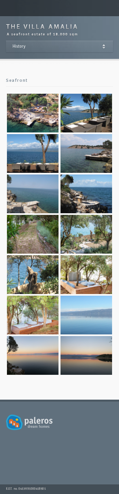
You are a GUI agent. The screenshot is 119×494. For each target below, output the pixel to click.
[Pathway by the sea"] (33, 234)
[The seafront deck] (33, 113)
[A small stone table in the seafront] (86, 193)
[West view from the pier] (33, 355)
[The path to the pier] (86, 234)
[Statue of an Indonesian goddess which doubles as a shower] (33, 274)
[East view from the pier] (86, 355)
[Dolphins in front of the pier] (86, 315)
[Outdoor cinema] (33, 315)
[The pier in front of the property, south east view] (86, 153)
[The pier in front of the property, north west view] (33, 193)
